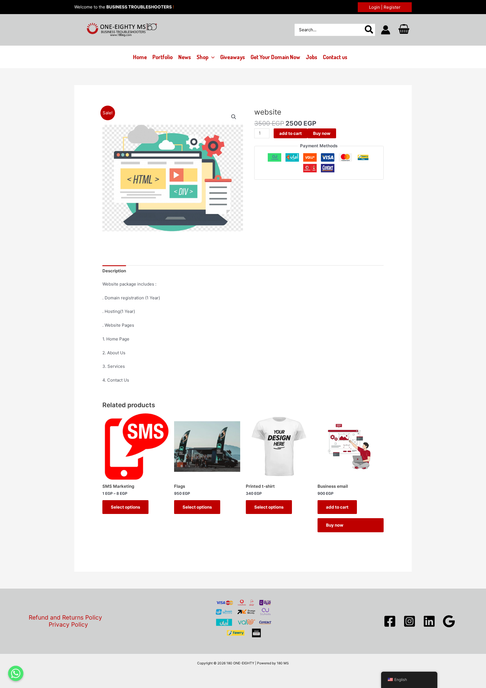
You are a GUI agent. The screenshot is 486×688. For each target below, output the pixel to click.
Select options (125, 507)
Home (140, 57)
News (184, 57)
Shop (202, 57)
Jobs (311, 57)
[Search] (369, 30)
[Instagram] (409, 621)
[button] (385, 7)
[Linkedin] (429, 621)
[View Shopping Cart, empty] (404, 30)
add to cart (290, 133)
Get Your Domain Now (275, 57)
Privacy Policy (68, 624)
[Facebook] (390, 621)
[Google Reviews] (449, 621)
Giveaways (232, 57)
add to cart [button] (337, 507)
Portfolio (162, 57)
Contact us (335, 57)
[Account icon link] (385, 30)
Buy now (321, 133)
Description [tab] (114, 270)
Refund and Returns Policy (65, 617)
